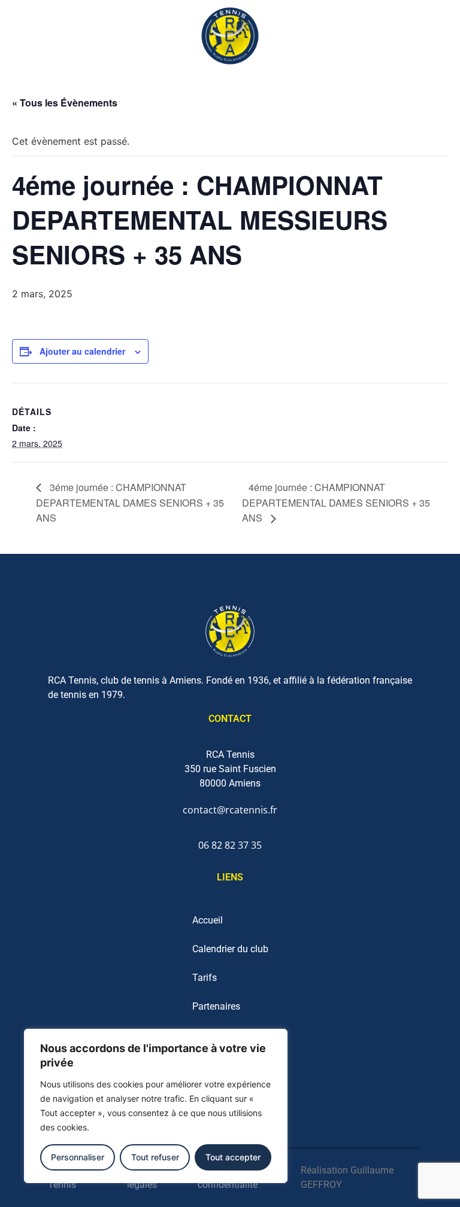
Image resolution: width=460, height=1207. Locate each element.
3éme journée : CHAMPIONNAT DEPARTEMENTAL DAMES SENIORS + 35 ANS (130, 502)
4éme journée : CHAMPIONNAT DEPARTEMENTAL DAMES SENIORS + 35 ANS (336, 502)
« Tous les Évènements (64, 102)
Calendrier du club (230, 949)
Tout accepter (233, 1157)
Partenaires (216, 1006)
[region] (156, 1106)
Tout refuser (155, 1157)
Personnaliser (77, 1157)
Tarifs (204, 977)
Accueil (207, 920)
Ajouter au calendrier (82, 351)
